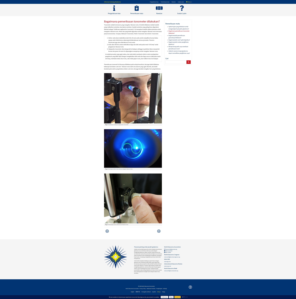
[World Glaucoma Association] (118, 257)
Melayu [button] (189, 2)
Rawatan (174, 2)
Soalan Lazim (181, 2)
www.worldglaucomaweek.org (171, 270)
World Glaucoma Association (132, 288)
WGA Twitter (168, 252)
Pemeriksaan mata (165, 2)
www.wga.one (167, 261)
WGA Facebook (168, 251)
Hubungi (165, 288)
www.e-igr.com (167, 266)
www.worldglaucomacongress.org (172, 257)
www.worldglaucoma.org (171, 249)
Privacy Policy (143, 288)
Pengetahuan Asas (154, 2)
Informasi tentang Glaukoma (112, 2)
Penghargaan (159, 288)
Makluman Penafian (151, 288)
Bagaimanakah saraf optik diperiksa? (179, 40)
